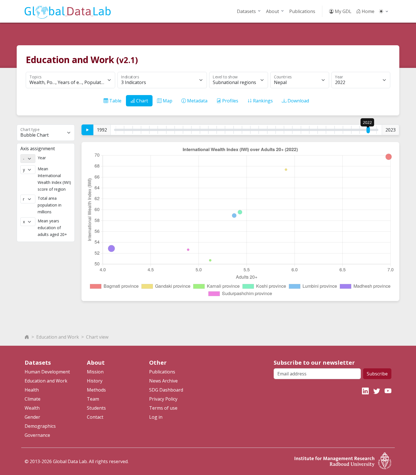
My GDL (342, 11)
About (272, 11)
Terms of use (163, 408)
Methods (96, 390)
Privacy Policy (163, 399)
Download (297, 101)
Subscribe (377, 374)
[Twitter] (376, 391)
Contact (95, 417)
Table (114, 101)
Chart (141, 101)
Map (167, 101)
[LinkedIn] (365, 391)
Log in (155, 417)
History (94, 381)
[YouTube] (388, 391)
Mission (95, 372)
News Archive (163, 381)
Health (32, 390)
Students (96, 408)
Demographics (40, 426)
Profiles (229, 101)
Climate (32, 399)
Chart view (97, 337)
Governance (37, 435)
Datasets (246, 11)
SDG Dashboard (166, 390)
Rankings (262, 101)
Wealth (32, 408)
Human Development (47, 372)
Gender (32, 417)
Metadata (196, 101)
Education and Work (57, 337)
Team (93, 399)
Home (367, 11)
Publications (302, 11)
